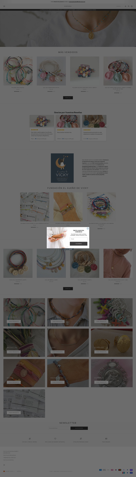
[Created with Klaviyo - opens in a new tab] (68, 249)
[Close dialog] (88, 228)
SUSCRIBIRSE (79, 243)
